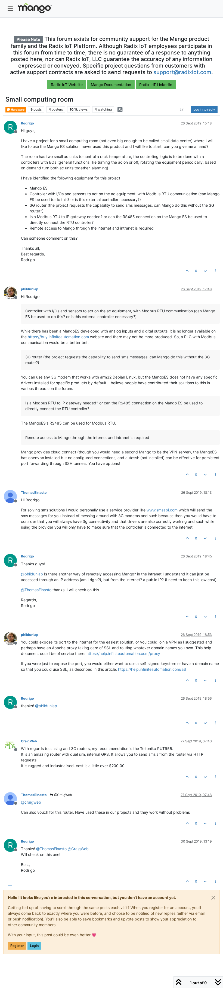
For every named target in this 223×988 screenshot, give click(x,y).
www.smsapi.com (162, 510)
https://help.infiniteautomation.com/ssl (152, 669)
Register (17, 946)
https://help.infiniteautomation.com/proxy (123, 653)
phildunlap (29, 289)
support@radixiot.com (182, 72)
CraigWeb (29, 741)
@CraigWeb (62, 795)
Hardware (17, 109)
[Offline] (12, 292)
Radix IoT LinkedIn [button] (155, 84)
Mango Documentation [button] (111, 84)
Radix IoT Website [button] (67, 84)
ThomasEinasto (34, 492)
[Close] (213, 897)
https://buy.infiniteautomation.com (58, 336)
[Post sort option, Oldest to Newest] (182, 109)
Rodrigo (27, 123)
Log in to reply (204, 109)
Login (34, 946)
